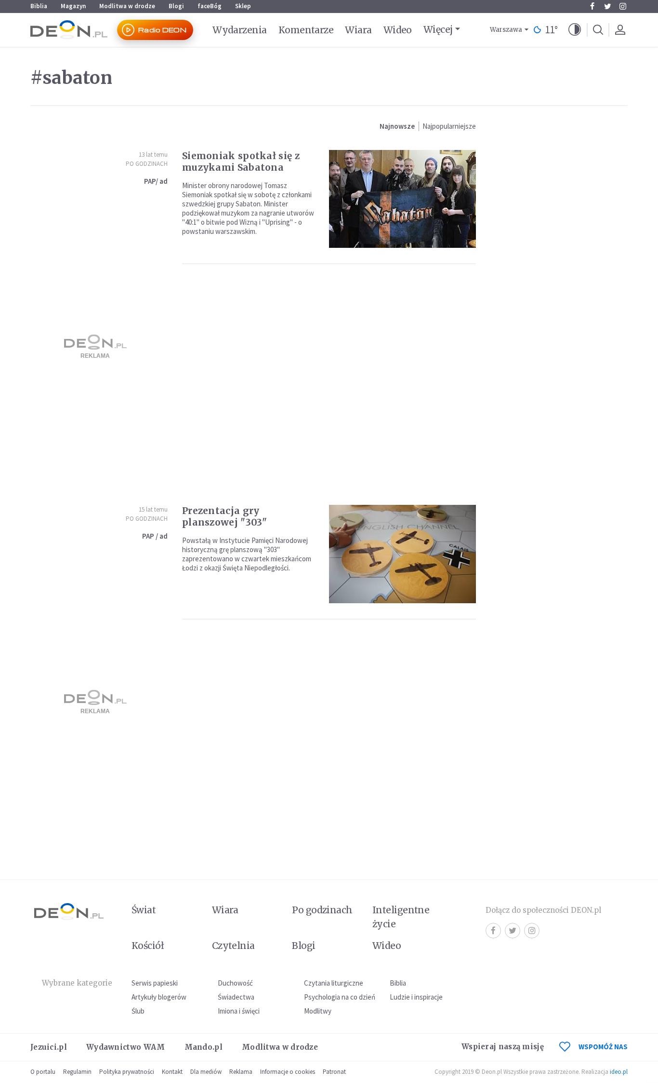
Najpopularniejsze (449, 126)
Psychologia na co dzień (339, 997)
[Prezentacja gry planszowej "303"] (402, 554)
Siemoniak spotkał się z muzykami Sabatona (241, 161)
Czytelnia (233, 945)
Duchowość (235, 983)
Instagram (623, 6)
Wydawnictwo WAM (125, 1047)
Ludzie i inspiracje (416, 997)
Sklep (243, 6)
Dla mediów (206, 1072)
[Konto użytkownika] (620, 30)
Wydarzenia (239, 30)
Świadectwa (236, 997)
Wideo (397, 30)
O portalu (42, 1072)
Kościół (148, 945)
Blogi (176, 6)
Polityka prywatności (126, 1072)
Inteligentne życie (401, 917)
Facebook (592, 6)
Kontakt (172, 1072)
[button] (574, 30)
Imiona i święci (239, 1010)
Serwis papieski (155, 983)
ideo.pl (619, 1072)
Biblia (38, 6)
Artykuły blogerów (159, 997)
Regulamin (77, 1072)
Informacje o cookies (287, 1072)
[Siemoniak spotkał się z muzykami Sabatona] (402, 199)
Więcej (438, 29)
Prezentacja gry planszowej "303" (224, 516)
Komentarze (306, 30)
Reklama (240, 1072)
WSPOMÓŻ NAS (603, 1046)
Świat (144, 910)
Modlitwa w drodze (127, 6)
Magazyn (73, 6)
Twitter (607, 6)
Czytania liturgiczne (333, 983)
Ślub (138, 1010)
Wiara (358, 30)
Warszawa (506, 30)
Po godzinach (147, 164)
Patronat (334, 1072)
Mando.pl (203, 1047)
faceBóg (209, 6)
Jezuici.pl (48, 1047)
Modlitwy (317, 1010)
